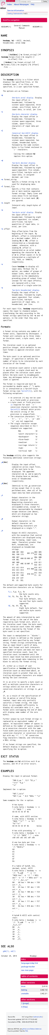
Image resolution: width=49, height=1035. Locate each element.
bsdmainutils (18, 13)
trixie (23, 986)
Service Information (15, 10)
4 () (24, 1007)
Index (9, 4)
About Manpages (21, 4)
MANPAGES (10, 1)
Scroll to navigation (11, 20)
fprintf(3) (26, 391)
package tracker (28, 967)
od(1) (13, 951)
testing (10, 13)
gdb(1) (6, 951)
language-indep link (29, 963)
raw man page (27, 970)
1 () (25, 1003)
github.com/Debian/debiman (32, 1029)
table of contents (29, 976)
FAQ (32, 4)
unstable (25, 993)
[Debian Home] (3, 5)
